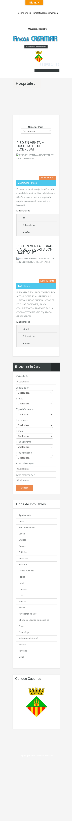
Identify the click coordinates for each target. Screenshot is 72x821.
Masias (22, 601)
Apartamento (25, 515)
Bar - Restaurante (27, 527)
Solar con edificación (29, 638)
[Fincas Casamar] (36, 39)
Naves (22, 607)
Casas (22, 533)
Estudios (23, 564)
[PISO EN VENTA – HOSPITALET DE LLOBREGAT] (36, 166)
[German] (52, 3)
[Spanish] (48, 3)
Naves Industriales (28, 614)
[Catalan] (44, 3)
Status (19, 398)
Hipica (22, 577)
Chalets (22, 540)
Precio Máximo (24, 452)
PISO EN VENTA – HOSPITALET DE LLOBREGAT (30, 146)
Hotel (21, 583)
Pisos (21, 626)
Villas (21, 657)
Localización (22, 387)
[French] (55, 3)
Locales (22, 589)
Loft (21, 595)
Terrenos (23, 651)
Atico (21, 521)
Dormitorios (22, 420)
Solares (22, 644)
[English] (44, 6)
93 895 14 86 (49, 64)
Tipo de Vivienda (24, 409)
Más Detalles (23, 210)
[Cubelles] (38, 56)
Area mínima (25, 463)
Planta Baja (24, 632)
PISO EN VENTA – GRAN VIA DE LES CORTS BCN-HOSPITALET (35, 249)
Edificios (23, 552)
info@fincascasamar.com (45, 12)
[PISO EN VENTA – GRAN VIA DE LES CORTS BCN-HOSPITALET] (36, 270)
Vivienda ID (22, 376)
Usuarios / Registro (37, 29)
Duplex (22, 546)
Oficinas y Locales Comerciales (34, 620)
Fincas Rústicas (26, 570)
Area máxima (25, 475)
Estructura (23, 558)
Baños (19, 431)
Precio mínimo (23, 442)
